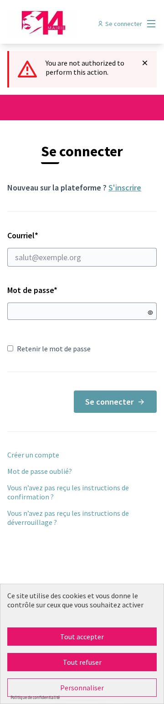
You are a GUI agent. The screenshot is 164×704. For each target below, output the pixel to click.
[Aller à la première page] (62, 23)
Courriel (55, 235)
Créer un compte (33, 454)
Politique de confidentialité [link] (35, 697)
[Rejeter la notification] (144, 62)
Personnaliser (82, 687)
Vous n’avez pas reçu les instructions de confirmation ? (68, 492)
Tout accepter (82, 636)
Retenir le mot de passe (54, 348)
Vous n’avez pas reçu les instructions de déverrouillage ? (68, 518)
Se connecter (109, 401)
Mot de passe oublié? (39, 471)
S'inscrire (124, 187)
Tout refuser (82, 662)
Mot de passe (32, 290)
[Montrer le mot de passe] (150, 312)
